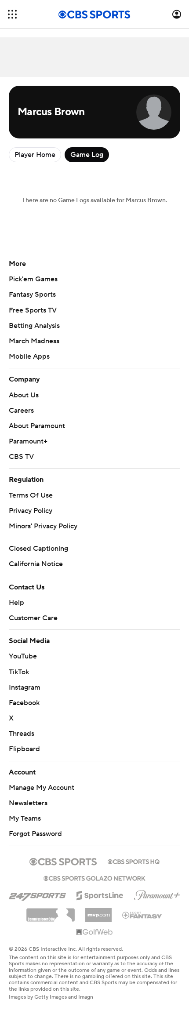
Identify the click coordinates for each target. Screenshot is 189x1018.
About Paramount (37, 426)
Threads (21, 733)
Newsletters (28, 803)
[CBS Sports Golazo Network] (94, 877)
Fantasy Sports (32, 294)
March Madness (34, 341)
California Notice (36, 564)
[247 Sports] (37, 894)
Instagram (24, 687)
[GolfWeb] (94, 932)
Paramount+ (28, 441)
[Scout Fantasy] (142, 914)
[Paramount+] (157, 893)
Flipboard (24, 749)
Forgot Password (35, 833)
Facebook (24, 702)
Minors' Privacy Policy (43, 526)
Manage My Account (41, 787)
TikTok (19, 672)
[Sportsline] (100, 894)
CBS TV (21, 456)
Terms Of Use (31, 495)
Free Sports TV (33, 310)
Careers (21, 410)
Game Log (86, 154)
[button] (12, 14)
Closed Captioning (38, 548)
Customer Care (33, 618)
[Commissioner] (50, 911)
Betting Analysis (34, 325)
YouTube (23, 656)
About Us (24, 395)
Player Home (35, 154)
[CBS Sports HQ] (134, 860)
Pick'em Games (33, 279)
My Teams (25, 818)
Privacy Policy (30, 510)
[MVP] (98, 911)
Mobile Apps (29, 356)
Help (16, 602)
